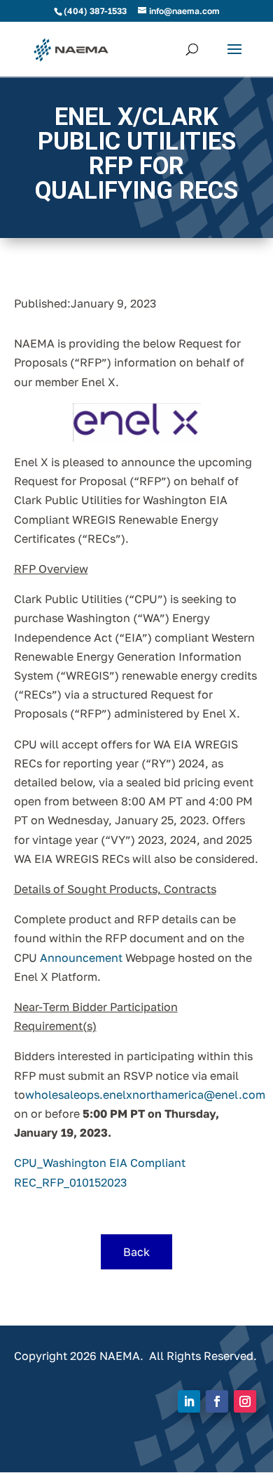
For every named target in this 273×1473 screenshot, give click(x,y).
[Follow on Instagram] (245, 1401)
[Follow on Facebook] (217, 1401)
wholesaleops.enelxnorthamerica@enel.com (145, 1095)
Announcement (81, 958)
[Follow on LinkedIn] (189, 1401)
